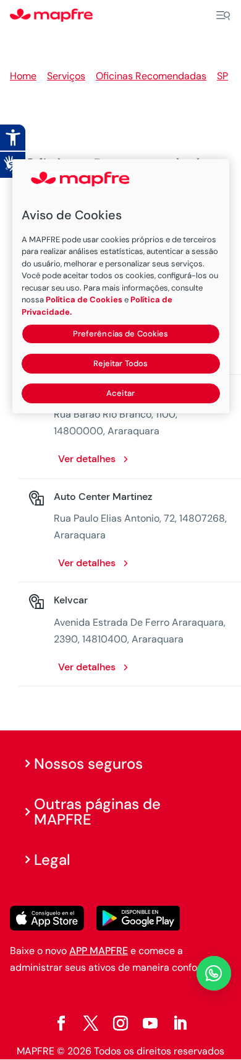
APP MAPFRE (98, 950)
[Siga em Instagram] (120, 1023)
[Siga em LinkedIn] (179, 1023)
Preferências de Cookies (121, 333)
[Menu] (223, 15)
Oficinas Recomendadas (151, 75)
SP (222, 75)
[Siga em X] (90, 1023)
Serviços (66, 75)
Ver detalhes (87, 458)
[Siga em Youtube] (150, 1023)
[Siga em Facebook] (61, 1023)
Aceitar (120, 393)
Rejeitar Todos (120, 363)
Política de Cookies (84, 299)
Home (23, 75)
